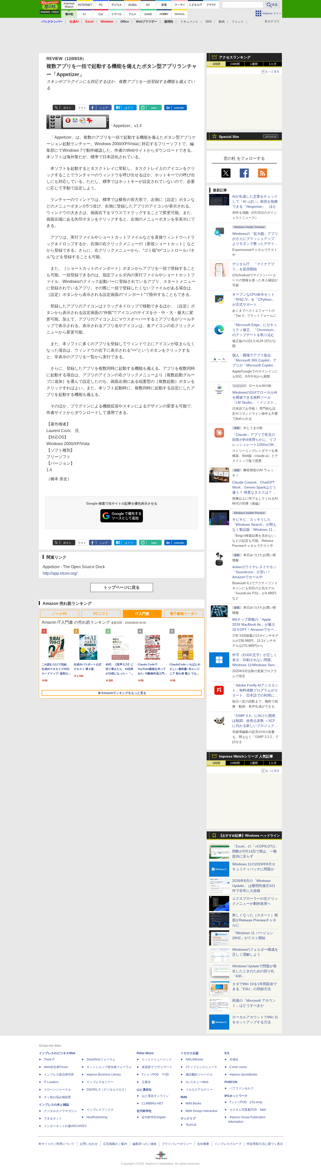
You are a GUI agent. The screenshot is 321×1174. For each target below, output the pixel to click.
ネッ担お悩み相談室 (57, 1097)
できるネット (53, 1118)
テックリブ (188, 1118)
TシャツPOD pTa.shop (245, 1102)
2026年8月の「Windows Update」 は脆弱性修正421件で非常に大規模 (253, 886)
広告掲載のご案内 (115, 1144)
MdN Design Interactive (201, 1111)
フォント (238, 21)
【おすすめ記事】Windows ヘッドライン (249, 835)
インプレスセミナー (100, 1082)
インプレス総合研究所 (59, 1074)
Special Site (229, 137)
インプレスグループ (228, 1144)
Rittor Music (145, 1053)
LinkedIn (179, 107)
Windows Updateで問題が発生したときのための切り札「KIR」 (254, 971)
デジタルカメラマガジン (60, 1111)
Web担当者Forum (56, 1067)
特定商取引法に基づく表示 (265, 1144)
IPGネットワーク (236, 1096)
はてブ (129, 107)
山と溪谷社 (144, 1089)
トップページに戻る (122, 587)
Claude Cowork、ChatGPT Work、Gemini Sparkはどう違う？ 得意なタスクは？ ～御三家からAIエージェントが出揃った (255, 492)
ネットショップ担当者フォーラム (109, 1067)
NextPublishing (97, 1117)
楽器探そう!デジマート (157, 1067)
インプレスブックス (100, 1109)
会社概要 (203, 1144)
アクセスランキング (235, 57)
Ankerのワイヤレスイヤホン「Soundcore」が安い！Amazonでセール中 (254, 572)
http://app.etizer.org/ (60, 573)
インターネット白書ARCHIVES (65, 1126)
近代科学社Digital (154, 1117)
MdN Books (193, 1103)
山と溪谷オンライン (155, 1096)
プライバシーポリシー (177, 1144)
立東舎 (146, 1082)
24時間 (235, 64)
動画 (222, 21)
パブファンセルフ (241, 1088)
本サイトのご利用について (56, 1144)
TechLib (191, 1125)
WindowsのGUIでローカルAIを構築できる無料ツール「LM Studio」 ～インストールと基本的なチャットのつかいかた (255, 402)
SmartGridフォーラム (101, 1059)
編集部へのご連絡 (144, 1144)
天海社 (233, 1059)
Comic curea (238, 1067)
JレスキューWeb (197, 1082)
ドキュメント (189, 21)
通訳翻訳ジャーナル (199, 1074)
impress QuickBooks (243, 1074)
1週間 (254, 64)
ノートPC (59, 614)
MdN (184, 1097)
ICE (226, 1053)
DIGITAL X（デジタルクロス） (107, 1089)
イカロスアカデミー (199, 1089)
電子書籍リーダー (184, 614)
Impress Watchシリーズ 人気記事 (246, 756)
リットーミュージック (157, 1059)
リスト (82, 107)
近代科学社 (144, 1111)
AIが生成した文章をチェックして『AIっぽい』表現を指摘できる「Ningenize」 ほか (255, 201)
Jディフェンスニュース (201, 1067)
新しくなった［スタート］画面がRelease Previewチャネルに (255, 920)
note (153, 107)
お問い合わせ (89, 1144)
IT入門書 (142, 614)
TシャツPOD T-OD (155, 1074)
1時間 (216, 64)
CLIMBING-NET (152, 1103)
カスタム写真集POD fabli (247, 1109)
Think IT (49, 1059)
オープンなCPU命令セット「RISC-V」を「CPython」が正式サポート (253, 299)
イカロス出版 (190, 1053)
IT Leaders (51, 1082)
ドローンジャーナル (57, 1089)
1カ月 (273, 64)
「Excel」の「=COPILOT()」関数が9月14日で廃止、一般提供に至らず (255, 851)
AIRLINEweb (194, 1059)
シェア (104, 107)
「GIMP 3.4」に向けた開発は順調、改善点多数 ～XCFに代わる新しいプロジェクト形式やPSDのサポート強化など (255, 726)
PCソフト (101, 614)
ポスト (67, 107)
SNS (208, 21)
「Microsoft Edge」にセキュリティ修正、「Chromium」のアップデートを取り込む (254, 330)
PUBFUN (230, 1082)
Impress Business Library (104, 1074)
